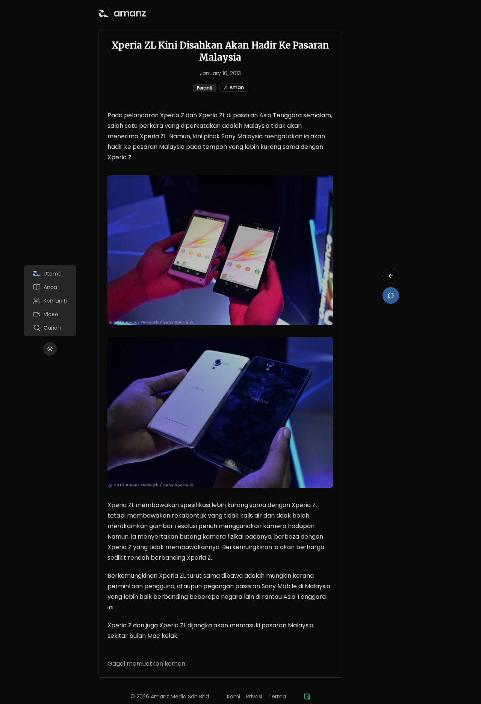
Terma (277, 696)
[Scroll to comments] (391, 295)
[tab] (50, 273)
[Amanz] (307, 696)
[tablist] (50, 300)
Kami (233, 696)
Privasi (254, 696)
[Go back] (391, 276)
